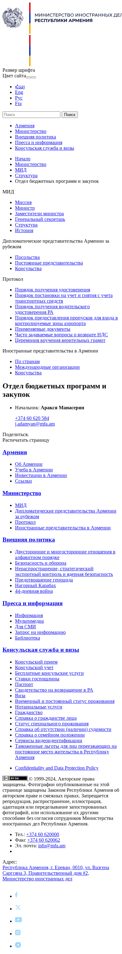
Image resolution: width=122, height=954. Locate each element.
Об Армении (29, 464)
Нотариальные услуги (38, 706)
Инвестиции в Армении (41, 475)
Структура (26, 175)
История (24, 230)
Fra (18, 103)
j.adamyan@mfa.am (35, 423)
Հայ (20, 86)
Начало (22, 158)
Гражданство (29, 712)
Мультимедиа (29, 621)
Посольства (27, 257)
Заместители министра (39, 213)
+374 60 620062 (43, 840)
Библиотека (27, 637)
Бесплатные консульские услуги (49, 673)
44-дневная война (34, 591)
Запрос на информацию (40, 632)
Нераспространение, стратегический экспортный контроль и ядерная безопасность (64, 571)
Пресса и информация (38, 142)
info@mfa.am (51, 845)
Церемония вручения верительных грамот (60, 340)
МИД (21, 170)
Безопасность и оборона (40, 563)
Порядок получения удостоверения (52, 289)
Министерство (30, 131)
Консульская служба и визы (44, 148)
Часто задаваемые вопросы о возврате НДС (61, 334)
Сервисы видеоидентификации (48, 740)
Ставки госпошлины (37, 678)
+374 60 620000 (42, 834)
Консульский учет (34, 667)
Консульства (28, 268)
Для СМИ (25, 626)
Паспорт (24, 684)
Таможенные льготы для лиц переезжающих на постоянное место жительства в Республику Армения (66, 751)
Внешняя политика (35, 136)
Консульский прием (36, 661)
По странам (27, 361)
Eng (19, 92)
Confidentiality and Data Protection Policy (57, 768)
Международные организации (47, 367)
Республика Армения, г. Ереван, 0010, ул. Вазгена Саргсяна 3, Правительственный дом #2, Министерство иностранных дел (56, 873)
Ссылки (23, 481)
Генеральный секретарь (40, 219)
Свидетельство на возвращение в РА (54, 690)
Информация (29, 615)
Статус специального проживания (52, 723)
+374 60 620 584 (32, 418)
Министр (25, 208)
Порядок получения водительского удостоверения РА (52, 309)
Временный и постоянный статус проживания (64, 701)
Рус (19, 97)
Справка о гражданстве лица (46, 718)
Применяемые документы (42, 329)
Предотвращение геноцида (44, 579)
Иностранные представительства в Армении (63, 527)
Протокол (25, 522)
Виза (20, 695)
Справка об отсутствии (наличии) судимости (63, 729)
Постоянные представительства (49, 262)
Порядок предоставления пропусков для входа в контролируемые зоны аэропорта (66, 320)
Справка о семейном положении (50, 734)
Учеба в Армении (34, 469)
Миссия (23, 202)
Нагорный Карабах (35, 585)
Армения (24, 125)
